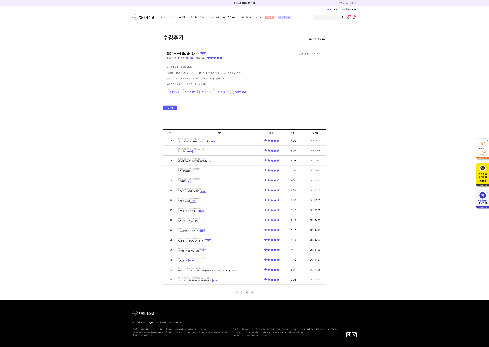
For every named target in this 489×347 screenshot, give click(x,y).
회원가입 (329, 9)
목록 (171, 107)
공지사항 (136, 322)
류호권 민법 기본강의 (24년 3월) (180, 58)
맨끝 (252, 292)
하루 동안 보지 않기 (346, 3)
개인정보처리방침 (164, 322)
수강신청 (183, 17)
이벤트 (258, 17)
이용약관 (178, 322)
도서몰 (269, 17)
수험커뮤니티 (352, 9)
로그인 (336, 9)
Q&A (151, 322)
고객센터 (342, 9)
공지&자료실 (213, 17)
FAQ (144, 322)
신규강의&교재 (246, 17)
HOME (311, 39)
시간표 (172, 17)
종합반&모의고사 (197, 17)
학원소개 (162, 17)
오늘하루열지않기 (482, 158)
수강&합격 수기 (229, 17)
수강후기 (322, 39)
